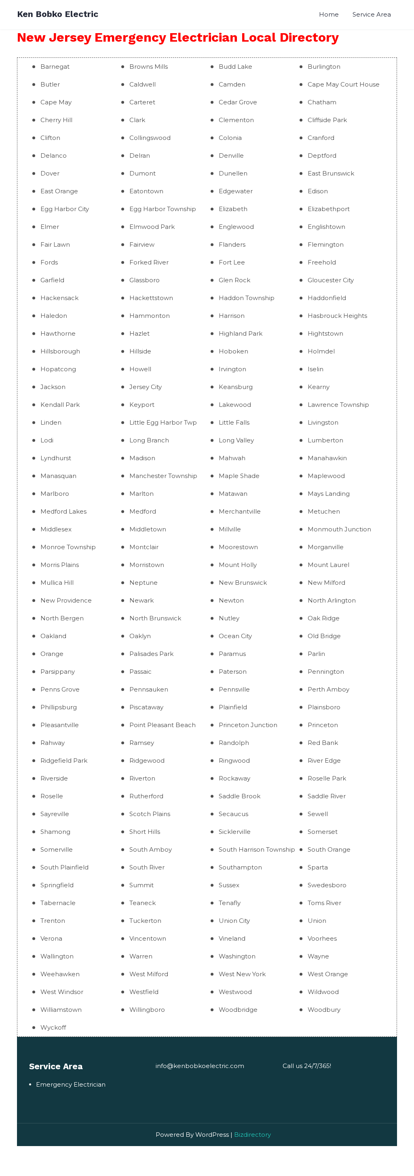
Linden (50, 422)
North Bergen (62, 618)
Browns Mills (148, 66)
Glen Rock (234, 280)
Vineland (232, 938)
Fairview (141, 244)
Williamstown (61, 1009)
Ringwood (234, 760)
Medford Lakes (63, 511)
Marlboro (54, 493)
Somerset (323, 831)
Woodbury (324, 1009)
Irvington (232, 369)
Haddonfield (327, 298)
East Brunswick (331, 173)
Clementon (236, 120)
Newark (141, 600)
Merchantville (240, 511)
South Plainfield (64, 867)
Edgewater (236, 191)
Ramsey (141, 743)
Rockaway (234, 778)
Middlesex (56, 529)
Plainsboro (324, 707)
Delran (139, 155)
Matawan (233, 493)
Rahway (52, 743)
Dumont (142, 173)
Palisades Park (151, 654)
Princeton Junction (248, 725)
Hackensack (59, 298)
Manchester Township (163, 476)
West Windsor (61, 992)
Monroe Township (68, 547)
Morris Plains (59, 565)
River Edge (324, 760)
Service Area (372, 14)
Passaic (140, 671)
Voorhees (322, 938)
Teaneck (142, 903)
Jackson (52, 387)
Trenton (52, 920)
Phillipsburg (58, 707)
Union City (234, 920)
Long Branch (149, 440)
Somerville (56, 849)
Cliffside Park (327, 120)
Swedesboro (327, 885)
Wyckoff (53, 1027)
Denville (231, 155)
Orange (51, 654)
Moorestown (238, 547)
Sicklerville (235, 831)
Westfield (143, 992)
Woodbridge (238, 1009)
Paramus (232, 654)
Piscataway (146, 707)
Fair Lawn (55, 244)
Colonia (230, 138)
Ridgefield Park (63, 760)
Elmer (49, 227)
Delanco (53, 155)
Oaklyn (140, 636)
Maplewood (326, 476)
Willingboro (147, 1009)
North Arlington (332, 600)
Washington (237, 956)
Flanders (232, 244)
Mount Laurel (328, 565)
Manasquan (58, 476)
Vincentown (147, 938)
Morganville (326, 547)
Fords (49, 262)
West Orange (328, 974)
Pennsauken (148, 689)
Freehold (322, 262)
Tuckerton (145, 920)
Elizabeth (233, 209)
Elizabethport (329, 209)
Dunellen (233, 173)
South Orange (329, 849)
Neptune (143, 582)
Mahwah (232, 458)
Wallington (57, 956)
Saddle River (327, 796)
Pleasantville (59, 725)
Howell (140, 369)
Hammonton (149, 315)
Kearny (319, 387)
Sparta (318, 867)
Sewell (318, 814)
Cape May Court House (344, 84)
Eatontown (146, 191)
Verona (51, 938)
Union (317, 920)
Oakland (53, 636)
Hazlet (139, 333)
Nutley (229, 618)
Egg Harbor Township (162, 209)
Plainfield (233, 707)
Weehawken (60, 974)
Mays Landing (329, 493)
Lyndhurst (55, 458)
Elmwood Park (152, 227)
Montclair (143, 547)
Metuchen (324, 511)
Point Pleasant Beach (162, 725)
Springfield (57, 885)
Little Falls (234, 422)
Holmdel (321, 351)
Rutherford (146, 796)
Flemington (326, 244)
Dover (49, 173)
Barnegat (55, 66)
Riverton (142, 778)
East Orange (59, 191)
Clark (137, 120)
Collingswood (150, 138)
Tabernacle (58, 903)
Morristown (146, 565)
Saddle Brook (239, 796)
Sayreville (54, 814)
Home (329, 14)
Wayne (318, 956)
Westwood (235, 992)
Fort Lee (232, 262)
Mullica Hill (57, 582)
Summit (141, 885)
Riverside (54, 778)
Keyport (141, 404)
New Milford (326, 582)
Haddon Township (247, 298)
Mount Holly (238, 565)
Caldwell (142, 84)
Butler (50, 84)
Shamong (55, 831)
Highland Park (240, 333)
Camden (232, 84)
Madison (142, 458)
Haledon (53, 315)
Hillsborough (60, 351)
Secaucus (233, 814)
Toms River (324, 903)
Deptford (322, 155)
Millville (230, 529)
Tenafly (230, 903)
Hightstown (325, 333)
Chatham (322, 102)
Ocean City (235, 636)
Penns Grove (60, 689)
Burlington (324, 66)
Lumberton (325, 440)
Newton (231, 600)
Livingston (323, 422)
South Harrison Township (257, 849)
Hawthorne (58, 333)
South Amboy (150, 849)
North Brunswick (155, 618)
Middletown (147, 529)
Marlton (141, 493)
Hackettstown (151, 298)
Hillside (140, 351)
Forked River (149, 262)
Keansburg (236, 387)
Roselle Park (327, 778)
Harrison (232, 315)
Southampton (240, 867)
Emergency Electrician (71, 1084)
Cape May (56, 102)
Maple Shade (239, 476)
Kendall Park (60, 404)
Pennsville (234, 689)
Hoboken (233, 351)
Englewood (236, 227)
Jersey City (145, 387)
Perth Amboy (328, 689)
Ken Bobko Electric (57, 14)
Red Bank (323, 743)
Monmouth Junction (339, 529)
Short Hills (144, 831)
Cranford (321, 138)
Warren (140, 956)
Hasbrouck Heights (337, 315)
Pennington (326, 671)
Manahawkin (327, 458)
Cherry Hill (56, 120)
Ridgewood (147, 760)
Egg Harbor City (64, 209)
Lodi (46, 440)
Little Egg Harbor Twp (163, 422)
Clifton (50, 138)
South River (147, 867)
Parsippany (57, 671)
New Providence (66, 600)
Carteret (142, 102)
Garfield (52, 280)
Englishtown (326, 227)
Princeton (323, 725)
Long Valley (236, 440)
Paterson (233, 671)
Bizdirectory (252, 1134)
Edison (318, 191)
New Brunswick (243, 582)
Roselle (51, 796)
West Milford (148, 974)
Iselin (315, 369)
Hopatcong (58, 369)
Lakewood (235, 404)
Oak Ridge (324, 618)
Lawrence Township (338, 404)
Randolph (234, 743)
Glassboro (144, 280)
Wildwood (323, 992)
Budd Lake (235, 66)
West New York (242, 974)
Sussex (229, 885)
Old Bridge (324, 636)
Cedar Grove (238, 102)
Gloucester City (331, 280)
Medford (142, 511)
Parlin (316, 654)
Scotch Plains (149, 814)
